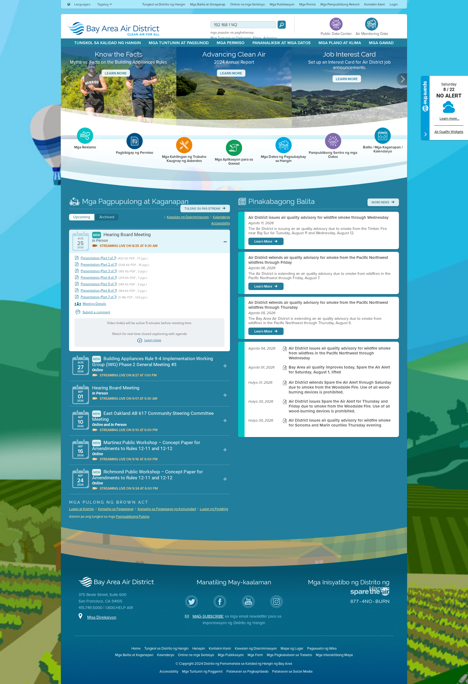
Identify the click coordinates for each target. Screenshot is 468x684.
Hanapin (198, 648)
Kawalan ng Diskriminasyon (188, 217)
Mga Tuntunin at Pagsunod (179, 43)
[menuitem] (164, 4)
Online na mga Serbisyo (247, 4)
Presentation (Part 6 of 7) (99, 290)
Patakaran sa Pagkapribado (247, 671)
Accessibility (220, 223)
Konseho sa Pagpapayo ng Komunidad (167, 509)
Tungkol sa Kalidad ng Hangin (107, 43)
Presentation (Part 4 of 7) (99, 277)
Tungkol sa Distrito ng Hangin (163, 4)
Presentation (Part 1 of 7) (98, 258)
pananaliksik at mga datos (281, 43)
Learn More (116, 73)
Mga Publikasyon (282, 4)
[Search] (282, 25)
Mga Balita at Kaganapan (134, 654)
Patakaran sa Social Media (292, 671)
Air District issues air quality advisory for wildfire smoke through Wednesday (318, 217)
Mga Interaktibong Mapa (334, 654)
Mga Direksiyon (101, 617)
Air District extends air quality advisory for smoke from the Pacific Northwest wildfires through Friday (318, 260)
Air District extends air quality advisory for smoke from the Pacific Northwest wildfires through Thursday (318, 305)
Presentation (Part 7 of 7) (99, 297)
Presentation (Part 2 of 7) (99, 264)
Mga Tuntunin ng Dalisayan (230, 38)
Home (136, 648)
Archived (106, 217)
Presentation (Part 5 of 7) (99, 284)
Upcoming (81, 217)
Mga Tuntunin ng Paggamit (202, 671)
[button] (66, 79)
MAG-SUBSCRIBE (208, 616)
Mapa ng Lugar (292, 648)
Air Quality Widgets (448, 131)
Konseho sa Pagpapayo (116, 509)
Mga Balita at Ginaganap (207, 4)
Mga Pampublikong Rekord (339, 4)
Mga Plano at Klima (339, 43)
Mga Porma (307, 4)
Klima (257, 38)
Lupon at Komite (81, 509)
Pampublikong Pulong (132, 516)
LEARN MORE (347, 79)
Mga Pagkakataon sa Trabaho (289, 654)
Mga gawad (381, 43)
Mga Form (255, 654)
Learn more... (449, 118)
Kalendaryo (221, 217)
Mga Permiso (230, 43)
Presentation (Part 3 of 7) (99, 271)
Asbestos (270, 38)
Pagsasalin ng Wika (322, 648)
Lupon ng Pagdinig (214, 509)
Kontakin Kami (374, 4)
